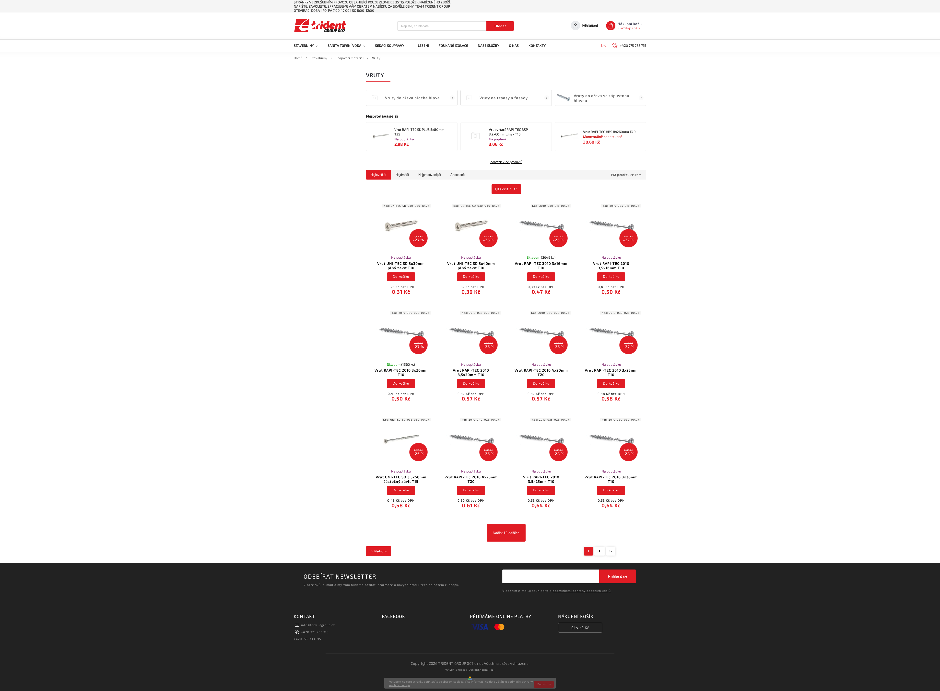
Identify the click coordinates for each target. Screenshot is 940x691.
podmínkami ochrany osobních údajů (581, 591)
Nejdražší (402, 175)
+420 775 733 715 (315, 632)
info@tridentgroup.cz (318, 625)
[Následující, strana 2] (599, 551)
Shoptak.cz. (486, 669)
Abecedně (457, 175)
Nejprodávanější (429, 175)
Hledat (500, 26)
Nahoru (381, 551)
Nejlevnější (378, 175)
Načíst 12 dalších (506, 533)
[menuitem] (308, 45)
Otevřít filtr (506, 189)
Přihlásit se (617, 576)
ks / (580, 627)
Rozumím (544, 684)
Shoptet (461, 669)
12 (610, 551)
